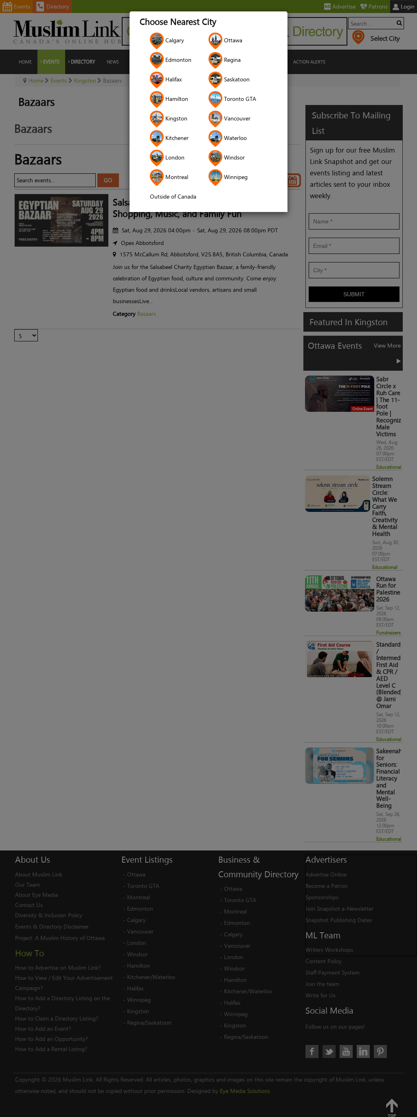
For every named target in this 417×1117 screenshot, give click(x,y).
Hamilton (176, 98)
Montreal (176, 177)
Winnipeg (235, 177)
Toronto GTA (239, 98)
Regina (231, 59)
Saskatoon (236, 79)
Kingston (175, 118)
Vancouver (236, 118)
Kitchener (176, 137)
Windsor (233, 157)
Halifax (173, 79)
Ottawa (232, 40)
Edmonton (177, 59)
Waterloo (234, 137)
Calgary (174, 40)
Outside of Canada (173, 196)
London (174, 157)
